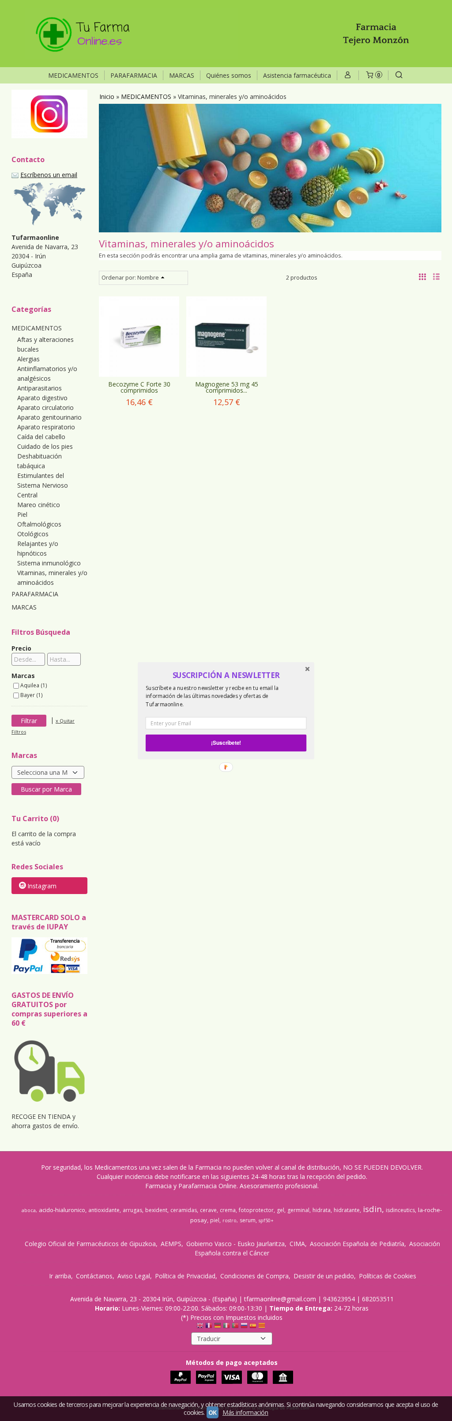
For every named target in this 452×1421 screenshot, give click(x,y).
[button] (226, 675)
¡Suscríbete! (226, 742)
